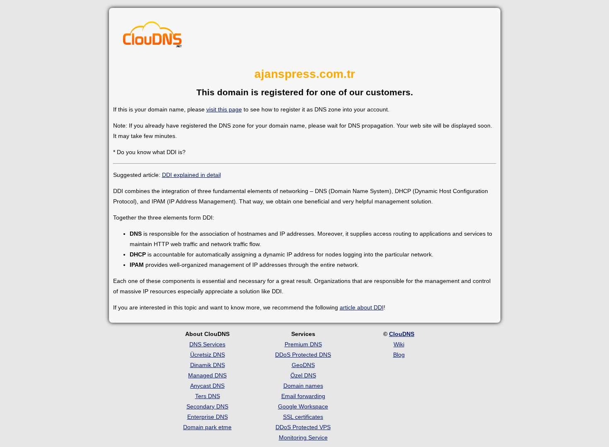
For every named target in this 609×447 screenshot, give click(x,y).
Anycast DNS (207, 385)
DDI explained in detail (191, 175)
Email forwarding (303, 396)
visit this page (224, 109)
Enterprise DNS (207, 416)
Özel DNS (303, 375)
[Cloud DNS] (152, 36)
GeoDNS (303, 365)
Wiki (399, 344)
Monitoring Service (303, 437)
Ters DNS (207, 396)
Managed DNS (207, 375)
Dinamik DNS (207, 365)
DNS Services (207, 344)
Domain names (303, 385)
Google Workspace (303, 406)
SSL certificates (303, 416)
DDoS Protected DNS (303, 354)
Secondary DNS (207, 406)
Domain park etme (207, 427)
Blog (399, 354)
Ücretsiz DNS (207, 354)
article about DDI (362, 307)
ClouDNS (401, 334)
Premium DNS (303, 344)
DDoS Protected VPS (303, 427)
